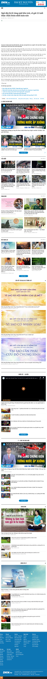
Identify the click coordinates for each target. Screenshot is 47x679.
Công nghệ (18, 651)
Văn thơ (25, 644)
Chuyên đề (16, 644)
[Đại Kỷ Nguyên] (5, 2)
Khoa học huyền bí (19, 652)
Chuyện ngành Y (9, 654)
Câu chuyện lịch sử (4, 273)
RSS (20, 674)
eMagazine (23, 507)
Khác (12, 547)
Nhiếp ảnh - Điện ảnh (27, 641)
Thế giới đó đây (8, 641)
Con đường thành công (36, 641)
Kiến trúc (25, 639)
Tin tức (17, 656)
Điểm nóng (3, 172)
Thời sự (17, 173)
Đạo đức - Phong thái (27, 232)
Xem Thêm (23, 152)
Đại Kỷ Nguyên (39, 671)
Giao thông (2, 643)
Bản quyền (37, 674)
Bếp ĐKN (1, 654)
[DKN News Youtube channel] (39, 4)
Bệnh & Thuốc (9, 651)
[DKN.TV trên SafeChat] (36, 2)
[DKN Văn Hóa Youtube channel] (43, 4)
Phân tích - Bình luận (9, 637)
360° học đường (35, 646)
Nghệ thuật (16, 646)
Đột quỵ (31, 98)
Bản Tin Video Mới (24, 440)
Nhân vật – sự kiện (23, 374)
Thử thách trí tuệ (35, 636)
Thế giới (2, 253)
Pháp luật (1, 641)
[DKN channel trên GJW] (42, 2)
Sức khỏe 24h (9, 659)
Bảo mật (32, 674)
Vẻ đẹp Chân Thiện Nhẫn (5, 213)
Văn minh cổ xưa (26, 643)
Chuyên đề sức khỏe (10, 652)
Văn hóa (25, 215)
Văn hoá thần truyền (14, 596)
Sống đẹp (1, 656)
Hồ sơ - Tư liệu (8, 639)
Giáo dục (34, 634)
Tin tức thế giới (8, 636)
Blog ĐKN (1, 661)
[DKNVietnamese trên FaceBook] (38, 2)
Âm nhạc (25, 636)
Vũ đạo (25, 646)
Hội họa (25, 637)
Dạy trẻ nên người (35, 644)
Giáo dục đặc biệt (35, 637)
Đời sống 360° (2, 651)
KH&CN (17, 649)
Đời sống (33, 254)
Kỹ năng (1, 659)
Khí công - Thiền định (10, 656)
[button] (45, 152)
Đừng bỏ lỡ (23, 563)
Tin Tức (2, 471)
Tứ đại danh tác (17, 643)
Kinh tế (2, 189)
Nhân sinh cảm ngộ (4, 232)
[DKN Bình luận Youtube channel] (41, 4)
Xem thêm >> (43, 158)
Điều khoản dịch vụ (26, 674)
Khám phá (1, 658)
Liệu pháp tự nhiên (10, 658)
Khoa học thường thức (19, 654)
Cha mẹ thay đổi (35, 643)
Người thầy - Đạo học (35, 639)
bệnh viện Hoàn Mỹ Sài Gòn (11, 98)
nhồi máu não (36, 98)
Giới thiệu (16, 674)
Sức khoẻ (1, 665)
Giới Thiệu (8, 4)
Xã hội (1, 639)
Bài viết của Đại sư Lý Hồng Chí (24, 280)
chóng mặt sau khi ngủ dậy (23, 98)
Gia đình (1, 652)
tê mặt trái (42, 98)
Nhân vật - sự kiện (4, 405)
